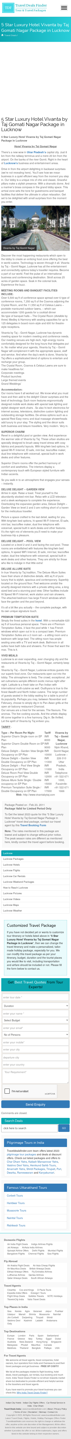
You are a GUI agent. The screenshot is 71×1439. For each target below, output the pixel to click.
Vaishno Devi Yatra (18, 1165)
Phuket (24, 1344)
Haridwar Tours (16, 1203)
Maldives (11, 1347)
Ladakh (39, 1320)
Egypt (49, 1338)
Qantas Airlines (36, 1274)
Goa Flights (53, 1253)
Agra (27, 1311)
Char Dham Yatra (17, 1161)
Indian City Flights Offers (34, 1403)
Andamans (51, 1320)
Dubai (58, 1338)
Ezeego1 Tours (38, 1292)
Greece (21, 1338)
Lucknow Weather (12, 910)
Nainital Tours (15, 1218)
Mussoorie (44, 1314)
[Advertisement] (35, 79)
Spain (41, 1335)
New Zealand (26, 1341)
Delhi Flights (38, 1250)
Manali (22, 1314)
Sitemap (42, 1412)
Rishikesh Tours (16, 1225)
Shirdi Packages (35, 1169)
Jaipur (48, 1311)
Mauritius (35, 1344)
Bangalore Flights (16, 1253)
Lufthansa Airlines (16, 1274)
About (50, 1409)
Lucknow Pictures (12, 893)
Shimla (32, 1314)
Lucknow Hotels (11, 864)
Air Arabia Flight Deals (18, 1265)
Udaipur (11, 1314)
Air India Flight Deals (17, 1244)
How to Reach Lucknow (15, 887)
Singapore (56, 1341)
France (10, 1338)
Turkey (39, 1338)
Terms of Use (20, 1412)
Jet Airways (13, 1247)
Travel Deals (10, 35)
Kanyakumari (46, 1172)
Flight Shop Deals (16, 1295)
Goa (9, 1311)
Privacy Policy (60, 1409)
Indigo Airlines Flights (42, 1244)
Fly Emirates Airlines (42, 1271)
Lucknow (7, 853)
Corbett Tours (15, 1195)
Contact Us (53, 1412)
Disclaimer (32, 1412)
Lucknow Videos (11, 899)
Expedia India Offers (17, 1292)
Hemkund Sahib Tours (43, 1165)
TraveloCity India (15, 1299)
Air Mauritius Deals (16, 1268)
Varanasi (37, 1311)
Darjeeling (27, 1317)
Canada (48, 1344)
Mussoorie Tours (16, 1210)
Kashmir (28, 1320)
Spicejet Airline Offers (18, 1250)
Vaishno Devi (13, 1320)
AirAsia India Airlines (32, 1247)
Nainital (57, 1314)
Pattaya (48, 1347)
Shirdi (50, 1317)
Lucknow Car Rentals (14, 876)
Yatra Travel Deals (36, 1299)
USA (57, 1347)
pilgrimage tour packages (21, 1154)
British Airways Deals (39, 1268)
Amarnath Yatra (16, 1169)
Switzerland (53, 1335)
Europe (11, 1335)
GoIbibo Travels (36, 1295)
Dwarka (11, 1172)
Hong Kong (42, 1341)
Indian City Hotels (13, 1403)
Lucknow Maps (11, 905)
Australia (11, 1341)
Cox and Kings (26, 1289)
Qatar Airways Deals (17, 1277)
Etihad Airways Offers (17, 1271)
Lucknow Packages (13, 858)
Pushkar (59, 1311)
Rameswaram (25, 1172)
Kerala (18, 1311)
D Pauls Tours (44, 1289)
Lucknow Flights (11, 870)
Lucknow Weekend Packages (18, 881)
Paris (31, 1335)
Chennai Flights (36, 1253)
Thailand (24, 1347)
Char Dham (38, 1406)
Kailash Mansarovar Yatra (43, 1161)
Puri (59, 1169)
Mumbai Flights (55, 1250)
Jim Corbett (13, 1317)
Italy (30, 1338)
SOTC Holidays (54, 1295)
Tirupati (50, 1169)
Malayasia (12, 1344)
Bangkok (36, 1347)
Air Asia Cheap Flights (44, 1265)
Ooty (9, 1323)
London (22, 1335)
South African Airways (42, 1277)
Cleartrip (11, 1289)
